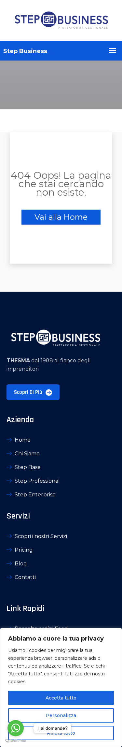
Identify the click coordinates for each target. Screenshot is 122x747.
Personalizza (61, 715)
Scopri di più (29, 392)
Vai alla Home (61, 217)
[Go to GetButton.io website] (15, 740)
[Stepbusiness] (61, 21)
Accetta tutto (61, 698)
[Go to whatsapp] (15, 728)
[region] (61, 687)
